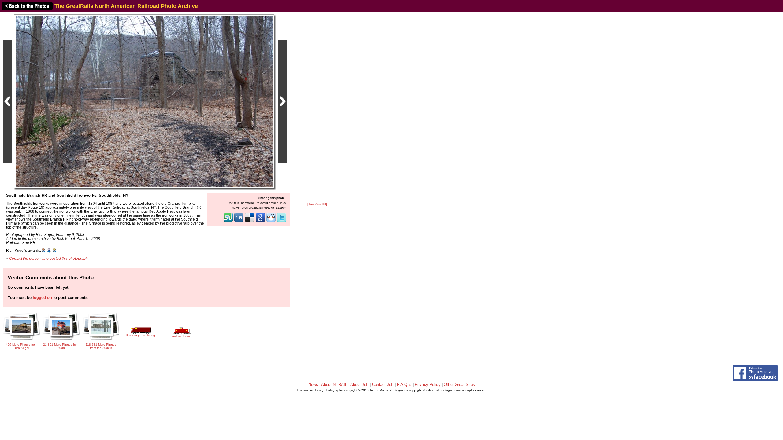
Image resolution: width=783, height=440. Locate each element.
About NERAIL (334, 384)
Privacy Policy (427, 384)
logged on (42, 297)
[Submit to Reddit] (271, 221)
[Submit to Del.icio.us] (249, 221)
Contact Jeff (383, 384)
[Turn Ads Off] (317, 204)
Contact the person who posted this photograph (48, 258)
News (313, 384)
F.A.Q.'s (404, 384)
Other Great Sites (459, 384)
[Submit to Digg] (239, 221)
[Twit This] (282, 221)
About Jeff (359, 384)
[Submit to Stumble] (228, 221)
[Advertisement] (317, 107)
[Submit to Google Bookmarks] (260, 221)
